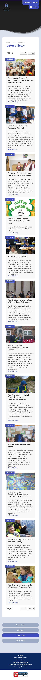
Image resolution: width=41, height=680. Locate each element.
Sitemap (20, 655)
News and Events (19, 42)
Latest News (20, 635)
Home (8, 42)
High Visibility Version (20, 657)
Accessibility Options (30, 2)
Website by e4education (20, 667)
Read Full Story (13, 102)
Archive (31, 53)
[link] (22, 53)
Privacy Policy (20, 660)
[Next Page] (25, 53)
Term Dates (20, 625)
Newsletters (20, 641)
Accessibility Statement (20, 662)
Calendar (20, 630)
